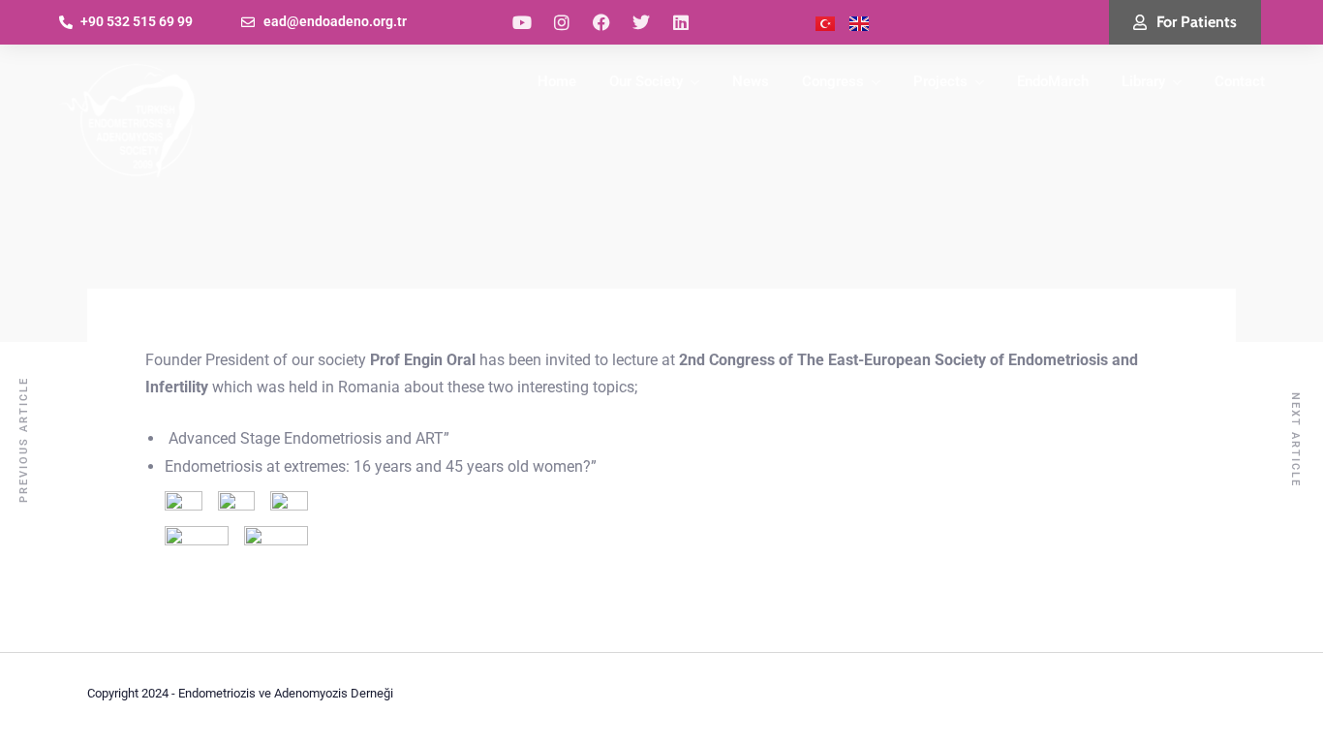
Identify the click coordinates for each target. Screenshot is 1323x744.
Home (557, 81)
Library (1143, 81)
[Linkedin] (680, 22)
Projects (940, 81)
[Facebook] (601, 22)
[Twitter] (641, 22)
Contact (1240, 81)
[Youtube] (522, 22)
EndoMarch (1053, 81)
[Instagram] (561, 22)
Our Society (646, 81)
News (750, 81)
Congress (833, 81)
